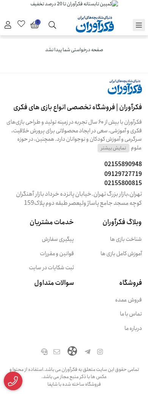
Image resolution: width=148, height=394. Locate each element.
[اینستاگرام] (100, 352)
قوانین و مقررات (57, 254)
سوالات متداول (54, 283)
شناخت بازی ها (126, 239)
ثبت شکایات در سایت (51, 268)
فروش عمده (128, 300)
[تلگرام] (87, 352)
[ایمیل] (57, 352)
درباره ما (133, 328)
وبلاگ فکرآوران (122, 222)
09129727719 (123, 174)
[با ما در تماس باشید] (13, 381)
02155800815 (123, 183)
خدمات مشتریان (52, 222)
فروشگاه (130, 283)
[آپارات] (72, 352)
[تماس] (44, 352)
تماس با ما (131, 314)
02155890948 (123, 164)
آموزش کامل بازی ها (121, 254)
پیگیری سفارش (58, 239)
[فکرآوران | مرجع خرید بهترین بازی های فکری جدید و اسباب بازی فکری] (74, 91)
